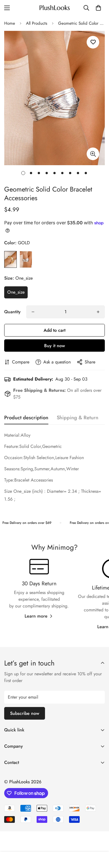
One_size (16, 292)
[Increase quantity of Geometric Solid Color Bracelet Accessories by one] (98, 312)
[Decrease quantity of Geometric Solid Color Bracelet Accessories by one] (33, 312)
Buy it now (54, 345)
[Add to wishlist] (93, 42)
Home (9, 23)
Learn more (36, 616)
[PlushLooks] (54, 8)
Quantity (12, 311)
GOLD (10, 259)
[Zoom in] (93, 154)
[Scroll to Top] (99, 822)
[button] (98, 7)
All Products (36, 23)
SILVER (26, 259)
